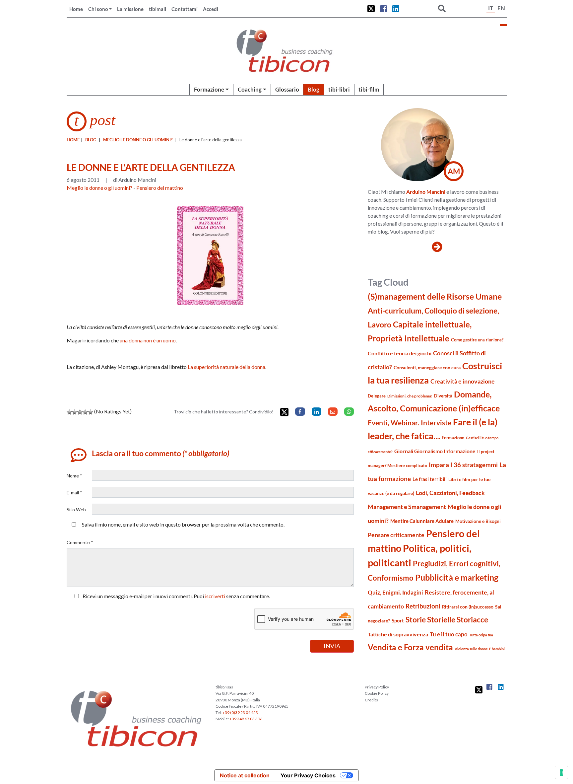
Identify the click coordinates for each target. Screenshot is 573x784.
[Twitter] (284, 412)
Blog (313, 89)
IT (490, 8)
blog (90, 139)
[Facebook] (300, 411)
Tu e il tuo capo (449, 634)
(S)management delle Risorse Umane (435, 296)
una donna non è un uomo (148, 340)
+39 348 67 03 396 (245, 718)
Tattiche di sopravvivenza (398, 634)
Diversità (443, 395)
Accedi (210, 9)
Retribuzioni (423, 606)
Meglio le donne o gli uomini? (137, 139)
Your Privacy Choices (308, 775)
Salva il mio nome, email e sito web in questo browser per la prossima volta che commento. (183, 524)
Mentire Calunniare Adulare (422, 521)
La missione (130, 9)
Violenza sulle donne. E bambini (480, 649)
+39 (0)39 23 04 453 (240, 712)
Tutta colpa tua (481, 635)
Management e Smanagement (407, 506)
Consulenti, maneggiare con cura (427, 367)
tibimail (157, 9)
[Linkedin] (316, 411)
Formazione (209, 89)
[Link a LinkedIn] (396, 9)
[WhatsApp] (349, 411)
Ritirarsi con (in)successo (467, 606)
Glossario (287, 89)
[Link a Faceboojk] (383, 9)
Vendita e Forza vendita (410, 647)
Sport (398, 620)
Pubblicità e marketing (456, 577)
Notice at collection (245, 775)
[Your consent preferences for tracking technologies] (561, 772)
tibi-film (368, 89)
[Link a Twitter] (371, 9)
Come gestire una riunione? (477, 339)
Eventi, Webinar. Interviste (409, 422)
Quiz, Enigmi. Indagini (395, 592)
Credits (371, 699)
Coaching (250, 89)
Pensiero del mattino (159, 187)
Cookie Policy (377, 693)
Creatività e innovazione (462, 381)
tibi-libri (339, 89)
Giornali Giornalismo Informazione (435, 451)
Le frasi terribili (430, 479)
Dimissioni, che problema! (409, 396)
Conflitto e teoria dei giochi (399, 353)
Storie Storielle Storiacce (447, 619)
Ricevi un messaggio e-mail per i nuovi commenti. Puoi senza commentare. (176, 596)
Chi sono (98, 9)
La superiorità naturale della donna (226, 367)
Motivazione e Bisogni (478, 521)
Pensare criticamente (396, 535)
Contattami (184, 9)
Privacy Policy (377, 686)
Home (76, 9)
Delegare (377, 395)
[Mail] (333, 411)
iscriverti (215, 596)
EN (501, 8)
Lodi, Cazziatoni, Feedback (450, 492)
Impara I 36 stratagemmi (463, 464)
